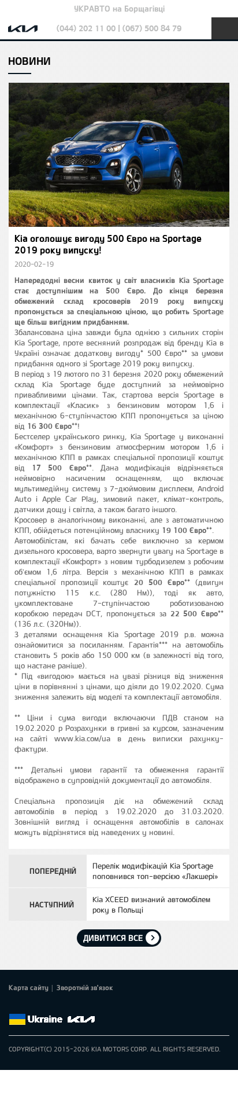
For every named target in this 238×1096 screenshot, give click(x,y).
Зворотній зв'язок (85, 987)
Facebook (16, 1006)
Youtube (64, 1006)
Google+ (48, 1006)
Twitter (32, 1006)
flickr (96, 1006)
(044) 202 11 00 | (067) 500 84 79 (119, 28)
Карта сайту (29, 987)
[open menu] (224, 28)
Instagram (80, 1006)
